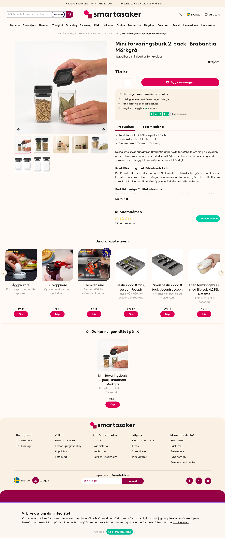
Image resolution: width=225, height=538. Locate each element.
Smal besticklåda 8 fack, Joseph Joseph (167, 287)
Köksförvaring (83, 34)
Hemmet (44, 25)
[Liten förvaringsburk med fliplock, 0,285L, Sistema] (204, 265)
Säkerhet (108, 25)
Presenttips (134, 25)
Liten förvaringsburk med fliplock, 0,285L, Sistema (204, 289)
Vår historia (101, 446)
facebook (188, 481)
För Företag (23, 446)
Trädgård (57, 25)
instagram (197, 481)
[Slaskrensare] (94, 265)
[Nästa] (103, 129)
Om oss (98, 440)
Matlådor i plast (111, 34)
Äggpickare (20, 285)
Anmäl (133, 480)
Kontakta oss (24, 440)
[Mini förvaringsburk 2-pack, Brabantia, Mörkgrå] (112, 355)
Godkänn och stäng (119, 531)
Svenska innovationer (185, 25)
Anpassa (99, 531)
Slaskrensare (94, 285)
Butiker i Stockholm (105, 457)
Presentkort (178, 440)
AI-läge (59, 14)
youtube (206, 481)
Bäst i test (164, 25)
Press (135, 446)
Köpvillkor (61, 451)
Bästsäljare (29, 25)
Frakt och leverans (66, 440)
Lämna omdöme (208, 218)
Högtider (149, 25)
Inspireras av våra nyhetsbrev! (112, 475)
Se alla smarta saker (183, 462)
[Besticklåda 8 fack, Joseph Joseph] (131, 265)
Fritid (97, 25)
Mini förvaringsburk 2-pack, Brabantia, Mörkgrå (112, 380)
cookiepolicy (181, 522)
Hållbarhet (100, 451)
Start (60, 34)
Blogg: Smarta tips (143, 440)
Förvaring (71, 25)
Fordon (121, 25)
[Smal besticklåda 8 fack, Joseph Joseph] (167, 265)
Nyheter (15, 25)
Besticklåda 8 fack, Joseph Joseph (131, 287)
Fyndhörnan (178, 457)
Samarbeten (139, 451)
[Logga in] (180, 15)
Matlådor (97, 34)
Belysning (85, 25)
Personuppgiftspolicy (68, 446)
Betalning (61, 457)
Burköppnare (57, 285)
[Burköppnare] (57, 265)
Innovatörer (208, 25)
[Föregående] (19, 129)
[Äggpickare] (21, 265)
